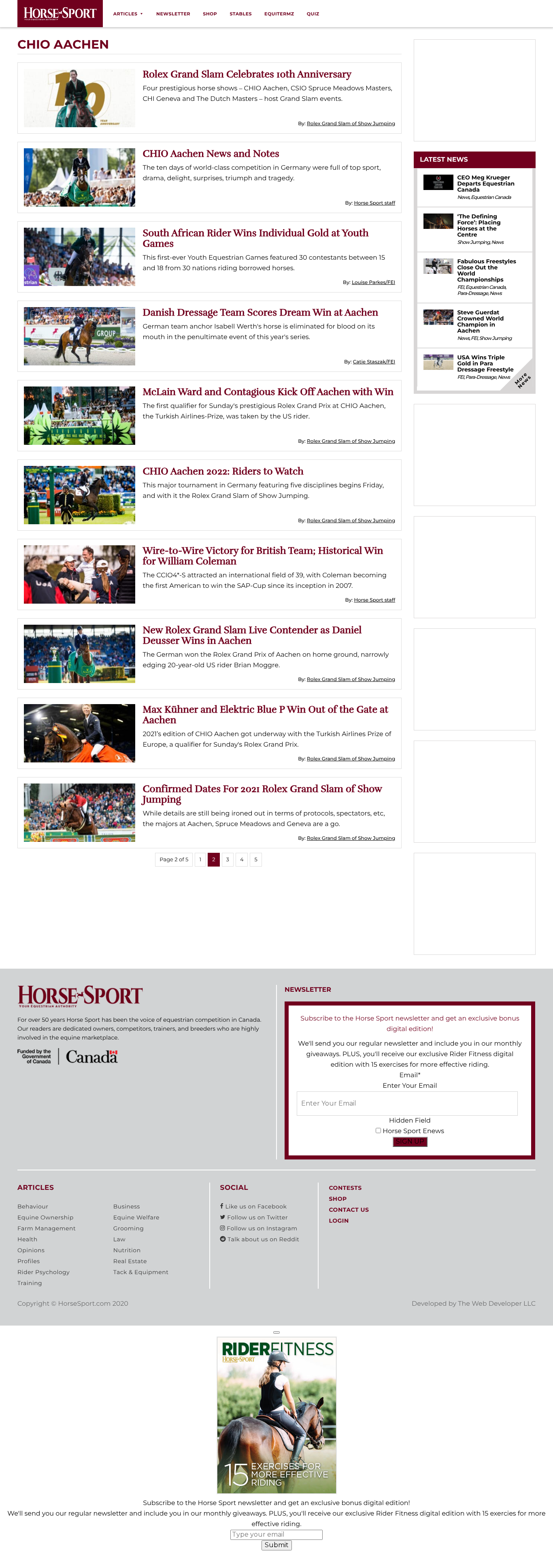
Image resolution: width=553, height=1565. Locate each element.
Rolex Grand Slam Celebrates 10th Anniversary (247, 74)
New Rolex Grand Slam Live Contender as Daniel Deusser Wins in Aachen (252, 635)
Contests (345, 1187)
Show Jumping (473, 242)
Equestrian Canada (491, 197)
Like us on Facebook (255, 1206)
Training (29, 1283)
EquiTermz (279, 14)
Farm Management (46, 1228)
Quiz (313, 14)
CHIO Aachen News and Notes (211, 153)
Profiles (28, 1261)
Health (27, 1239)
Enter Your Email (410, 1086)
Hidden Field (410, 1121)
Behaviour (32, 1206)
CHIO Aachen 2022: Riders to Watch (223, 471)
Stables (241, 14)
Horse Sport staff (374, 203)
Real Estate (130, 1261)
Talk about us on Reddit (262, 1239)
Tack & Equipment (141, 1272)
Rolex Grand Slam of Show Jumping (351, 124)
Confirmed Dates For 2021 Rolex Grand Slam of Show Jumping (262, 794)
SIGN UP (410, 1141)
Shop (210, 14)
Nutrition (127, 1250)
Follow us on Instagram (261, 1228)
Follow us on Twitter (256, 1217)
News (463, 197)
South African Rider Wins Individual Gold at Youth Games (256, 238)
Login (339, 1220)
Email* (409, 1075)
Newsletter (173, 14)
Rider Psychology (43, 1272)
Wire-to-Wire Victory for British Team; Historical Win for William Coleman (263, 555)
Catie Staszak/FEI (374, 362)
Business (126, 1206)
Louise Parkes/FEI (373, 283)
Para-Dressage (472, 293)
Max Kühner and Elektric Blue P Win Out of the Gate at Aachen (266, 714)
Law (119, 1239)
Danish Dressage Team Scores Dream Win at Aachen (261, 312)
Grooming (128, 1228)
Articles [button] (125, 14)
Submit (277, 1545)
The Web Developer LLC (497, 1304)
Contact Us (349, 1209)
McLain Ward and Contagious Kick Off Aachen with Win (268, 392)
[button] (276, 1332)
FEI (460, 287)
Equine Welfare (136, 1217)
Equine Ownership (45, 1217)
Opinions (31, 1250)
